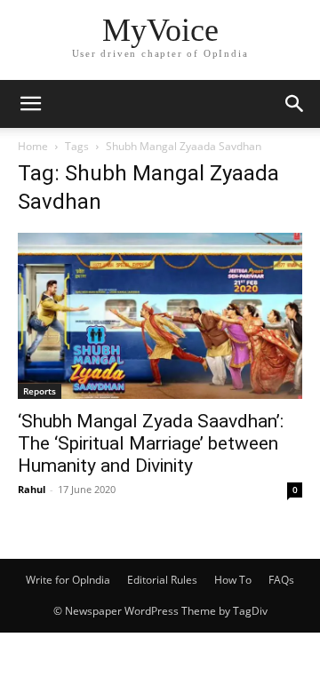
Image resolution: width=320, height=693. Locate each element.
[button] (30, 104)
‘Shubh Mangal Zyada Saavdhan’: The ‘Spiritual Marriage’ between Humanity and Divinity (151, 443)
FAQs (281, 579)
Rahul (31, 489)
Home (33, 146)
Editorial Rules (162, 579)
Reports (39, 391)
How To (233, 579)
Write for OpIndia (68, 579)
